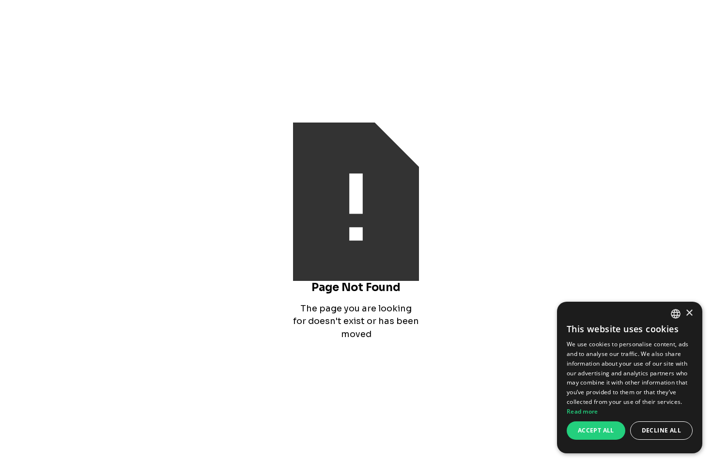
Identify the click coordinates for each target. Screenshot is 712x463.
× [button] (689, 313)
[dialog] (629, 377)
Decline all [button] (661, 430)
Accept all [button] (596, 430)
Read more (582, 411)
